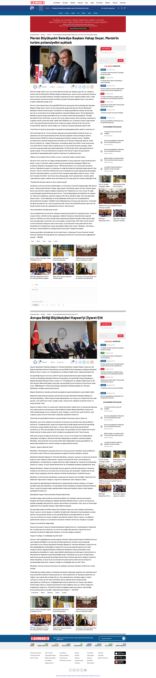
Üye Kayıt (101, 655)
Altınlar (77, 653)
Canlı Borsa (63, 653)
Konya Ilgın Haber (34, 34)
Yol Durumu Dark (35, 655)
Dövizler (77, 655)
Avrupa (67, 13)
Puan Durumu (78, 645)
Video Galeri (90, 655)
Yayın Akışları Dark (50, 655)
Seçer (49, 241)
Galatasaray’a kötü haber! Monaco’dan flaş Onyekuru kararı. (71, 8)
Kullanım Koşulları (89, 675)
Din (78, 13)
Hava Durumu (66, 645)
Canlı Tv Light (34, 658)
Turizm (56, 241)
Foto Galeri (99, 3)
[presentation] (36, 8)
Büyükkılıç (50, 592)
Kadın (92, 3)
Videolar (107, 3)
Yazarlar (115, 3)
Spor (86, 3)
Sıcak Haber (90, 663)
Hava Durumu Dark (35, 653)
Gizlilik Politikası (71, 675)
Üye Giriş (100, 653)
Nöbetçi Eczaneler (50, 658)
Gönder (35, 305)
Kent (32, 241)
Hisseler (88, 645)
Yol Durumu (108, 645)
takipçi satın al (49, 663)
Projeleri (64, 592)
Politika (96, 13)
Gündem (72, 3)
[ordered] (52, 305)
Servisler (65, 3)
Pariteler (98, 645)
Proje (44, 241)
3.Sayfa (60, 13)
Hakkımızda (59, 675)
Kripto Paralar (121, 645)
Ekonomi (80, 3)
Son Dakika (57, 3)
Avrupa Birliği (34, 592)
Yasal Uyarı (97, 675)
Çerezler (78, 675)
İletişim (64, 675)
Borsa (32, 645)
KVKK (82, 675)
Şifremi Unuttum (103, 658)
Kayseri (57, 592)
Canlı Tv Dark (49, 653)
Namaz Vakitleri (43, 645)
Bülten (73, 13)
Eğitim (83, 13)
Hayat (89, 13)
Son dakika (108, 8)
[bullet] (54, 305)
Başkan (43, 592)
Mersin (38, 241)
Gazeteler (123, 3)
